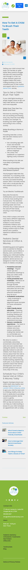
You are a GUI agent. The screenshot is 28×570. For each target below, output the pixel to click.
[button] (26, 5)
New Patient (7, 539)
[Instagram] (6, 500)
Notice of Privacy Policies (11, 562)
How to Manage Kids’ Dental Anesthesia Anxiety (15, 443)
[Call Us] (13, 6)
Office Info (6, 541)
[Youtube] (12, 500)
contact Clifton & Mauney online (14, 388)
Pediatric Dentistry (9, 535)
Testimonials (7, 547)
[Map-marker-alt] (14, 500)
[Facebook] (9, 500)
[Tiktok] (17, 500)
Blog (4, 549)
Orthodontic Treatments (11, 537)
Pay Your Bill (19, 5)
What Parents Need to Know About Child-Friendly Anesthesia (16, 433)
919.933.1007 (15, 386)
